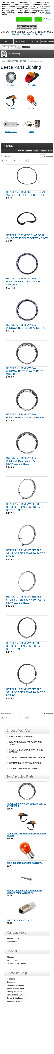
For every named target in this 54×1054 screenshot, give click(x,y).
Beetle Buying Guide (15, 988)
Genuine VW (12, 942)
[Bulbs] (31, 107)
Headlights (11, 85)
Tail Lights (32, 85)
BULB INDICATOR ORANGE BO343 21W (24, 863)
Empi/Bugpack (13, 939)
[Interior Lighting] (11, 130)
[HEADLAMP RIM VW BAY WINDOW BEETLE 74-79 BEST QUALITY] (27, 353)
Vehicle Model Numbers (16, 995)
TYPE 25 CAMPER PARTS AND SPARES (27, 757)
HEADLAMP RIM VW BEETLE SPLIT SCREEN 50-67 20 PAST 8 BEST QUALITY (25, 645)
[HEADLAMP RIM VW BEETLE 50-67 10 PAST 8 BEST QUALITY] (27, 489)
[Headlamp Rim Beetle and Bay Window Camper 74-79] (27, 399)
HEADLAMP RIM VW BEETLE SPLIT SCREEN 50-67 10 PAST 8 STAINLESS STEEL (25, 599)
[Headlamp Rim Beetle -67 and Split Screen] (27, 535)
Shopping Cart (20, 41)
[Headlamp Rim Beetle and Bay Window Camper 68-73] (27, 310)
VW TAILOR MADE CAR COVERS (24, 769)
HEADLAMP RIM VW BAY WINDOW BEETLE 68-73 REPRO (25, 326)
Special (48, 13)
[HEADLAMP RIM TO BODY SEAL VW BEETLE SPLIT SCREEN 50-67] (27, 177)
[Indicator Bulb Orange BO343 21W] (27, 859)
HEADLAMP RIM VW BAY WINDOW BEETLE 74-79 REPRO (25, 416)
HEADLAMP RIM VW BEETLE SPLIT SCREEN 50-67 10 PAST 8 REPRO (25, 553)
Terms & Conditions (15, 998)
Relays (31, 132)
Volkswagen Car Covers (47, 41)
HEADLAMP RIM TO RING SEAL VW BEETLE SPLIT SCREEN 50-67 (27, 237)
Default (44, 150)
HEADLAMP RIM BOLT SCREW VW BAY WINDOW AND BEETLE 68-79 (24, 892)
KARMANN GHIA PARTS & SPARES (25, 763)
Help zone (11, 979)
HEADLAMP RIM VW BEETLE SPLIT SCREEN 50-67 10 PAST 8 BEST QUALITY (25, 507)
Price (36, 150)
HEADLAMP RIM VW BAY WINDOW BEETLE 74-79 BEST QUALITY (24, 371)
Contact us (11, 982)
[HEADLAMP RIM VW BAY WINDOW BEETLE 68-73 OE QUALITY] (27, 264)
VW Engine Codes (14, 1001)
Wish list (38, 34)
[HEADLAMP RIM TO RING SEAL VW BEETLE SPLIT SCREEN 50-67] (27, 220)
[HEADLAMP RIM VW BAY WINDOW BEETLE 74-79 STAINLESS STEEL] (27, 443)
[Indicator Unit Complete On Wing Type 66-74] (27, 829)
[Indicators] (11, 107)
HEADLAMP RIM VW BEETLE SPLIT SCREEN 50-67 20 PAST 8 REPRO (25, 692)
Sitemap (10, 957)
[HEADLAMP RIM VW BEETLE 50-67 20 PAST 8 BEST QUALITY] (27, 628)
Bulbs (31, 108)
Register (26, 34)
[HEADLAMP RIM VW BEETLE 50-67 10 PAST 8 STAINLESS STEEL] (27, 582)
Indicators (11, 108)
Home (3, 61)
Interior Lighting (11, 132)
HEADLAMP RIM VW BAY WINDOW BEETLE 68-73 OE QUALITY (23, 281)
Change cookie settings (16, 964)
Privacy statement (14, 992)
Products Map (12, 960)
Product (29, 150)
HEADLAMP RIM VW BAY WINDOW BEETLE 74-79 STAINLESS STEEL (21, 460)
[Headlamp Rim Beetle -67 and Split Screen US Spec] (27, 674)
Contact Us (34, 41)
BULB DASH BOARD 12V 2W (19, 920)
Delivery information (15, 985)
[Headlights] (11, 84)
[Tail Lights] (31, 84)
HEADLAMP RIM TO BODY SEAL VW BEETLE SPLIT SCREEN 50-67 (27, 193)
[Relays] (31, 130)
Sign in (15, 34)
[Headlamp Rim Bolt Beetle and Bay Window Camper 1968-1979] (27, 887)
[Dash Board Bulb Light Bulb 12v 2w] (27, 916)
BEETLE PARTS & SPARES (16, 61)
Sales (50, 150)
